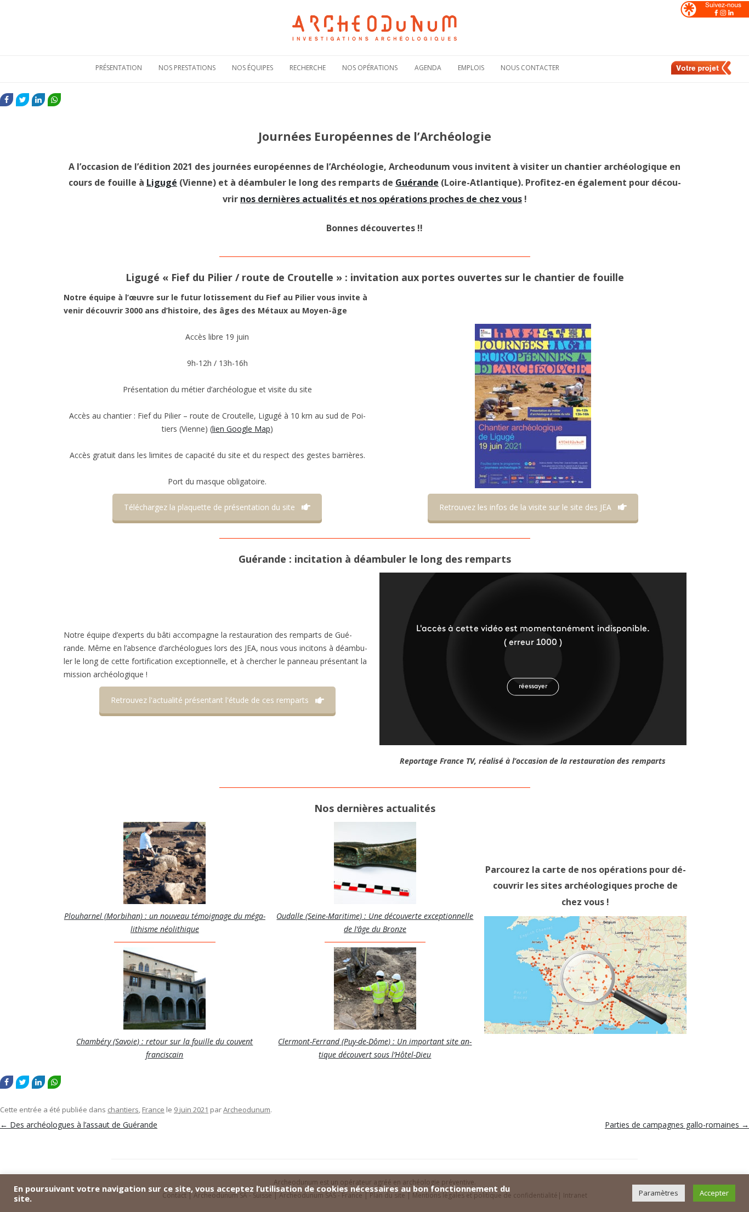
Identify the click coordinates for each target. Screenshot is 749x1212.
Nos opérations (370, 67)
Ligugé (161, 182)
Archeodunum (246, 1109)
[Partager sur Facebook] (6, 99)
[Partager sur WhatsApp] (54, 99)
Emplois (471, 67)
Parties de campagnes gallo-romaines (677, 1124)
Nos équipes (252, 67)
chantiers (123, 1109)
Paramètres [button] (658, 1193)
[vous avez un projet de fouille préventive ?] (702, 73)
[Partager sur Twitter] (22, 99)
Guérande (417, 182)
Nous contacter (530, 67)
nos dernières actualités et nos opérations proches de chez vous (381, 199)
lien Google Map (241, 429)
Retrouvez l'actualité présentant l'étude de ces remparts (210, 700)
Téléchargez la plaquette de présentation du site (209, 507)
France (153, 1109)
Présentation (118, 67)
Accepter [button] (714, 1193)
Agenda (428, 67)
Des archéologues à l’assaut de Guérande (78, 1124)
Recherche (308, 67)
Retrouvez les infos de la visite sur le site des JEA (525, 507)
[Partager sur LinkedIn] (38, 99)
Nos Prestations (186, 67)
